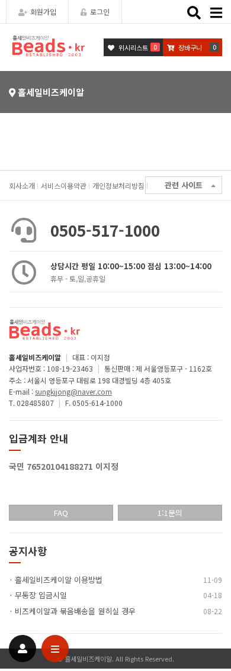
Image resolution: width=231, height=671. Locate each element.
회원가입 (43, 12)
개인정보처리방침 (118, 185)
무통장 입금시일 (41, 595)
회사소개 (22, 185)
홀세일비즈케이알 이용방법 (58, 579)
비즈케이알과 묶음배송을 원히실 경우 (75, 611)
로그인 (100, 12)
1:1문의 (170, 512)
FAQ (61, 512)
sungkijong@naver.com (73, 391)
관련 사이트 (184, 185)
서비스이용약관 (63, 185)
